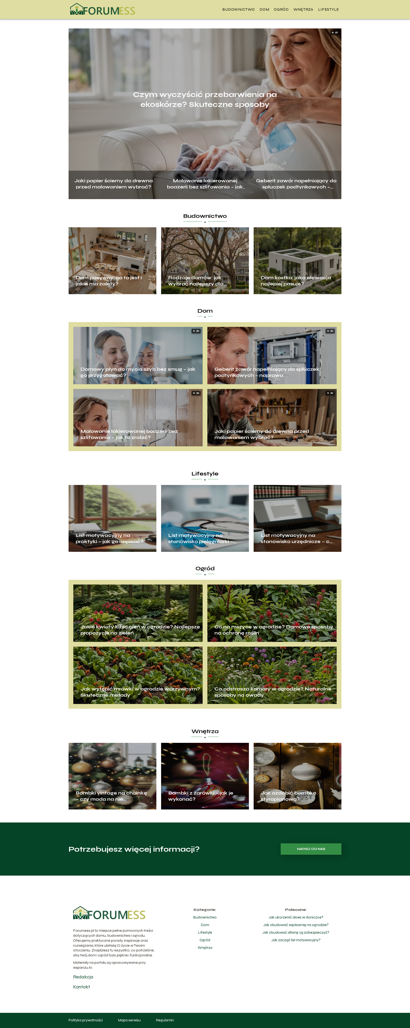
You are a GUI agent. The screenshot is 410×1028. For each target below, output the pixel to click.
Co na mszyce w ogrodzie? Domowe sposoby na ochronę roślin (273, 630)
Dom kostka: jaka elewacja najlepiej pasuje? (296, 281)
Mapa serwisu (129, 1020)
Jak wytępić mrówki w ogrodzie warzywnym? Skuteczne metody (140, 692)
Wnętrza (303, 9)
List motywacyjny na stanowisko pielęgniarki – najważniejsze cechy (200, 538)
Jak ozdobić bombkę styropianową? (288, 796)
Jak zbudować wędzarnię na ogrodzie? (296, 925)
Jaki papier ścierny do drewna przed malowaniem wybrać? (113, 183)
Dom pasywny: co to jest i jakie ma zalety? (109, 281)
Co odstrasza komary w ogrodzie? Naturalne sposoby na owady (272, 692)
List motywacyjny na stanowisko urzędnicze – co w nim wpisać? (297, 538)
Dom (264, 9)
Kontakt (81, 987)
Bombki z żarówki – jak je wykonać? (200, 796)
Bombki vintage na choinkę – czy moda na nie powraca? (111, 796)
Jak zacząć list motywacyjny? (296, 940)
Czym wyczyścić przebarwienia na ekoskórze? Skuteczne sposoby (205, 99)
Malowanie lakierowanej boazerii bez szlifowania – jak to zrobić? (205, 183)
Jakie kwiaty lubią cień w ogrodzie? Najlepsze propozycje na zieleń (140, 630)
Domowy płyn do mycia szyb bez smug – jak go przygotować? (138, 372)
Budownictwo (238, 9)
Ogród (281, 9)
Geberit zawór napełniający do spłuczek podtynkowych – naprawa (296, 183)
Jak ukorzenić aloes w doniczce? (296, 917)
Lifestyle (328, 9)
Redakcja (83, 977)
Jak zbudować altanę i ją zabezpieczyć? (295, 932)
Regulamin (165, 1020)
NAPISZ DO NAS (311, 849)
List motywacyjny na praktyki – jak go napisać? (109, 538)
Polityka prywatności (86, 1020)
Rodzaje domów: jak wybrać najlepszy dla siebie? (196, 281)
